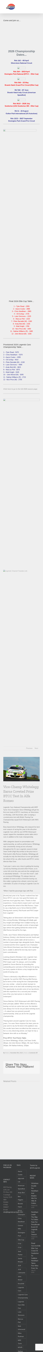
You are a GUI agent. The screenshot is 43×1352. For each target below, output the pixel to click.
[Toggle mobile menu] (39, 3)
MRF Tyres (20, 1341)
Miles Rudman (21, 1334)
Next (36, 748)
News (25, 1053)
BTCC (20, 1211)
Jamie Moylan (20, 1260)
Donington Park (21, 1234)
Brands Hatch (20, 1205)
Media (7, 1053)
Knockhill (21, 1283)
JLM (19, 1265)
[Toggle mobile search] (35, 3)
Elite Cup (21, 1240)
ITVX (19, 1247)
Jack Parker (20, 1253)
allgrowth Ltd (21, 1180)
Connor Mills (20, 1227)
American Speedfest (21, 1187)
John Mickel (20, 1278)
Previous (29, 748)
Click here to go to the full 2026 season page (20, 389)
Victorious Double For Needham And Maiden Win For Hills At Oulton (34, 1193)
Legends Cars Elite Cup (21, 1305)
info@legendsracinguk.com (13, 1212)
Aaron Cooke (20, 1173)
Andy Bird (21, 1193)
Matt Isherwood (21, 1327)
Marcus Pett (20, 1320)
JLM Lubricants (21, 1271)
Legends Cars (21, 1289)
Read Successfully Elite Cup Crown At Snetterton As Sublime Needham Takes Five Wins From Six (35, 1255)
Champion (21, 1214)
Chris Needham (21, 1220)
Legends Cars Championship (23, 1296)
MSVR (20, 1347)
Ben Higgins (20, 1198)
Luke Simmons (21, 1313)
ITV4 (19, 1244)
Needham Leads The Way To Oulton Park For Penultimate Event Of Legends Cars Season (35, 1223)
